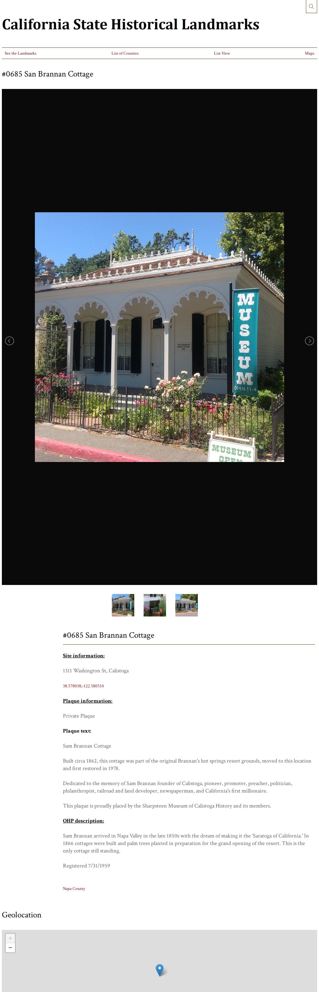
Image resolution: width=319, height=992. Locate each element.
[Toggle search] (311, 6)
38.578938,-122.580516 (83, 686)
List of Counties (125, 53)
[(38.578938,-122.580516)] (160, 970)
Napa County (74, 888)
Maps (309, 53)
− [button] (10, 947)
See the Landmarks (20, 53)
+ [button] (10, 938)
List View (222, 53)
